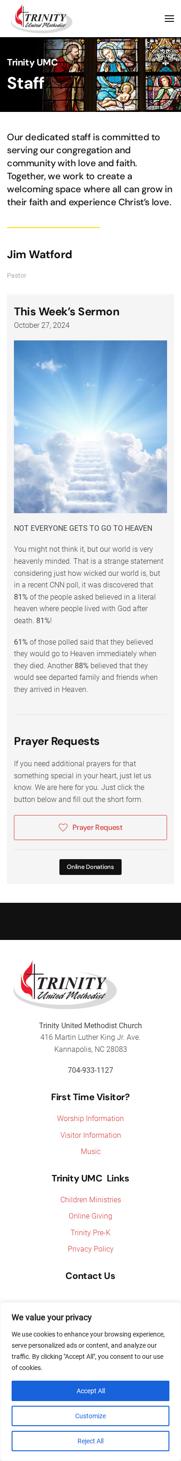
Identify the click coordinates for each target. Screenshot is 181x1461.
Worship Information (90, 1118)
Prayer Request (97, 827)
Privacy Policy (91, 1249)
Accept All (91, 1391)
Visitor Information (90, 1135)
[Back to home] (42, 18)
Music (91, 1151)
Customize (90, 1416)
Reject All (90, 1441)
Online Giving (90, 1216)
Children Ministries (90, 1199)
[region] (90, 1381)
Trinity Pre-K (90, 1232)
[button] (169, 18)
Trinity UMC (32, 62)
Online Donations (90, 867)
